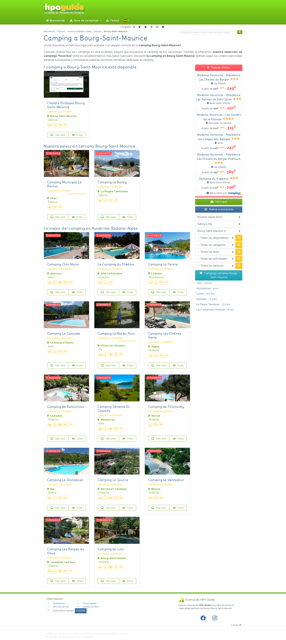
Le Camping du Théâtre (116, 264)
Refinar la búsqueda (220, 209)
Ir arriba (234, 625)
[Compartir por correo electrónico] (157, 27)
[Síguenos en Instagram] (215, 618)
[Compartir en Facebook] (134, 27)
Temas (114, 20)
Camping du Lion (111, 549)
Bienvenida (57, 20)
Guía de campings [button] (86, 20)
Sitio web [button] (59, 134)
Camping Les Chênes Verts (164, 335)
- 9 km (207, 288)
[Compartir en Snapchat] (145, 27)
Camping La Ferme (163, 264)
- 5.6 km (204, 283)
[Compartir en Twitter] (139, 27)
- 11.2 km (205, 293)
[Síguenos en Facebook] (204, 618)
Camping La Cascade (63, 333)
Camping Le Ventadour (166, 480)
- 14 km (215, 309)
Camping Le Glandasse (65, 480)
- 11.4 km (206, 299)
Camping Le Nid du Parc (116, 333)
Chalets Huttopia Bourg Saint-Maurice (65, 105)
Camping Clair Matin (63, 264)
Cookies (80, 610)
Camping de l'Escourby (166, 407)
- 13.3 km (213, 304)
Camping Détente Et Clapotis (114, 409)
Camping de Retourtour (65, 407)
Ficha (79, 134)
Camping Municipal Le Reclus (64, 184)
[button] (126, 21)
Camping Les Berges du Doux (65, 551)
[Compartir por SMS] (163, 27)
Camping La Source (113, 480)
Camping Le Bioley (112, 182)
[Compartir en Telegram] (151, 27)
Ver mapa (221, 201)
